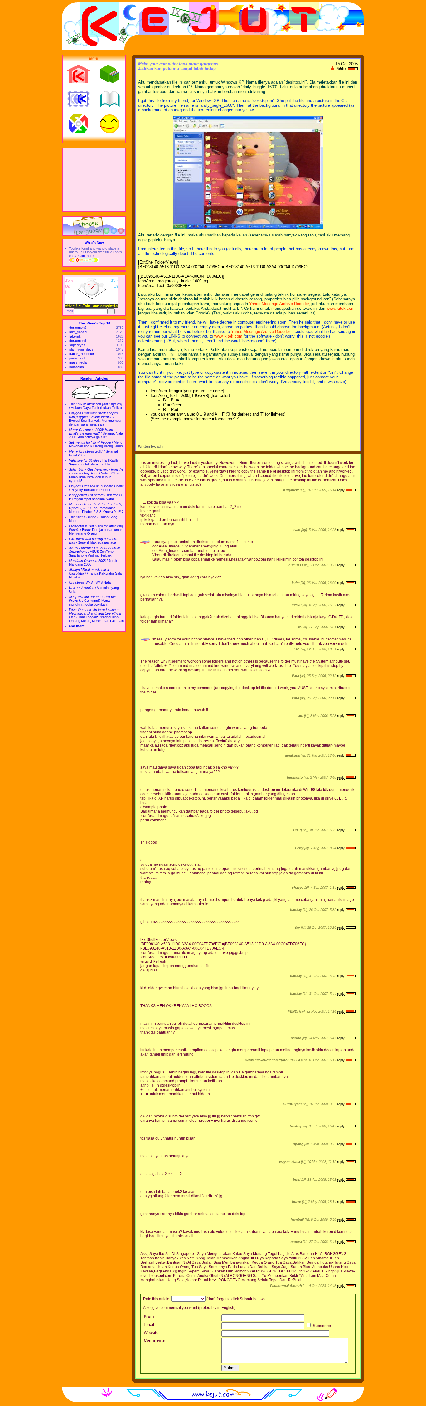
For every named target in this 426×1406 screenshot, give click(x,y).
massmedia (78, 362)
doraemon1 (77, 341)
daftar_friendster (81, 354)
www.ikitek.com (341, 308)
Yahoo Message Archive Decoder (279, 303)
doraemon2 (77, 327)
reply (341, 490)
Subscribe (321, 1325)
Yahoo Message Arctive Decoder (260, 331)
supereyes (77, 345)
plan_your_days (81, 349)
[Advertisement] (94, 179)
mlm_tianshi (78, 332)
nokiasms (76, 367)
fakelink (75, 336)
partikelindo (77, 358)
